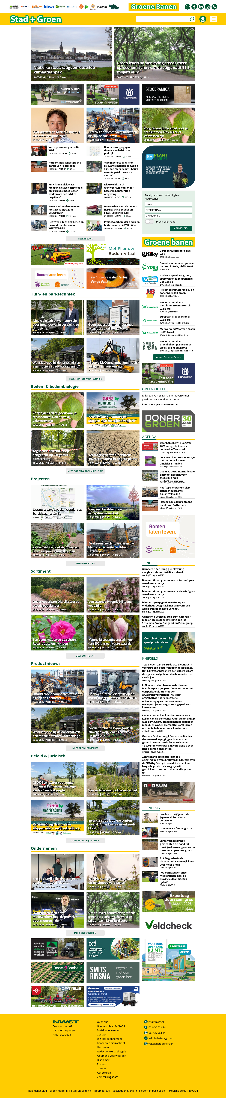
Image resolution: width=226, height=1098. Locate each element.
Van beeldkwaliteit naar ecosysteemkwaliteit (105, 511)
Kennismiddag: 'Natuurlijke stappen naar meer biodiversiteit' (112, 419)
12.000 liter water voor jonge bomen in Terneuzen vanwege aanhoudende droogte (54, 786)
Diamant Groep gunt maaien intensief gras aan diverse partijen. (168, 581)
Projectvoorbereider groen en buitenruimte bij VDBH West (121, 223)
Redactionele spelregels (111, 1051)
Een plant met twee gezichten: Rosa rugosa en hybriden (54, 641)
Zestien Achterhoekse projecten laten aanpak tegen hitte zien (55, 549)
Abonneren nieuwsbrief (111, 1043)
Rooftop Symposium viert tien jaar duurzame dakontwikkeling (175, 491)
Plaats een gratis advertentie (160, 404)
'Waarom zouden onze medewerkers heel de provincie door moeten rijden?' (55, 917)
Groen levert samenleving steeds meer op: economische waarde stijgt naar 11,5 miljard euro (153, 67)
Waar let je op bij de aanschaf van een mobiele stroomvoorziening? (56, 364)
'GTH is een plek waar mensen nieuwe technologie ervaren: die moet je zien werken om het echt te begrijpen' (66, 191)
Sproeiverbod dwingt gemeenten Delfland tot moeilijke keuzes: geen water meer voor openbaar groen (177, 845)
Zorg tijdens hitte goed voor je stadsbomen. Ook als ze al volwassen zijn (166, 132)
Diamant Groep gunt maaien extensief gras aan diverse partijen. (168, 593)
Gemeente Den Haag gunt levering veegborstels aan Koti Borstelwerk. (163, 570)
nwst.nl (193, 1090)
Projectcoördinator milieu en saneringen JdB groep (177, 291)
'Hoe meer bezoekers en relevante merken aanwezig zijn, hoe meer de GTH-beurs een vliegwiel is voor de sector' (121, 169)
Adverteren (104, 1072)
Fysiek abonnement (109, 1030)
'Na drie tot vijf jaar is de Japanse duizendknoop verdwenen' (111, 881)
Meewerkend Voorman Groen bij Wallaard (177, 330)
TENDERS (149, 562)
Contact (101, 1034)
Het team (103, 1047)
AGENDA (149, 436)
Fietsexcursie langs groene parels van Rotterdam (65, 164)
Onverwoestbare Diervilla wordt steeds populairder (56, 603)
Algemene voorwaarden (111, 1055)
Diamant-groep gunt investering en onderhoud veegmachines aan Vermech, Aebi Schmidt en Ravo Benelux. (166, 605)
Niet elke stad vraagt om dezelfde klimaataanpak (64, 70)
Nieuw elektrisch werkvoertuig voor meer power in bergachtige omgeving (118, 189)
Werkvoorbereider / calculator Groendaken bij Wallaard (175, 305)
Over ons (102, 1021)
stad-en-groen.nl (81, 1090)
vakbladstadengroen (160, 1043)
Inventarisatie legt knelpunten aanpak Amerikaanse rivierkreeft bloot (111, 824)
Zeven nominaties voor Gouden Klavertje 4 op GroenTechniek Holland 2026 (110, 732)
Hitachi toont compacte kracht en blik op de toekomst (112, 134)
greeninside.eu (177, 1090)
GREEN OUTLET (155, 389)
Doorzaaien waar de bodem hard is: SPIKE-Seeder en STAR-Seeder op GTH (120, 209)
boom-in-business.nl (153, 1090)
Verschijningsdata (107, 1077)
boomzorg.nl (102, 1090)
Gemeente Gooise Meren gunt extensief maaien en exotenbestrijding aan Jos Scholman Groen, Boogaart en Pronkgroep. (167, 620)
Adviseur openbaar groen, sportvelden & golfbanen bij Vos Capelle (176, 278)
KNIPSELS (150, 658)
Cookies (101, 1068)
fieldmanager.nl (37, 1090)
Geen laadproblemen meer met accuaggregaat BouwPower (65, 209)
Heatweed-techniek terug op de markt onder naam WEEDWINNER (66, 225)
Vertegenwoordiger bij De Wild (64, 148)
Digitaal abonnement (109, 1038)
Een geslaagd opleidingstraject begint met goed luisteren (55, 881)
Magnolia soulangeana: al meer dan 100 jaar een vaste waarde (110, 641)
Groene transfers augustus (176, 828)
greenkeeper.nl (59, 1090)
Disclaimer (103, 1060)
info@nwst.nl (156, 1021)
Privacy (101, 1064)
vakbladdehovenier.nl (125, 1090)
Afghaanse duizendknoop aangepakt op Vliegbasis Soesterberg (51, 455)
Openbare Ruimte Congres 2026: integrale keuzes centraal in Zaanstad (176, 446)
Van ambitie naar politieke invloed (112, 790)
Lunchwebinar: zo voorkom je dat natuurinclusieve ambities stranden (177, 460)
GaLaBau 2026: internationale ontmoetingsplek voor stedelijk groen (177, 475)
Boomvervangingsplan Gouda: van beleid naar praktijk (117, 150)
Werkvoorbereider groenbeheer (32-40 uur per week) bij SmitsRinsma (176, 344)
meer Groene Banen (168, 357)
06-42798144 (156, 1032)
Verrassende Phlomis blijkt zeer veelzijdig (110, 603)
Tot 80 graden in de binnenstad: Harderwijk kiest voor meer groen (177, 861)
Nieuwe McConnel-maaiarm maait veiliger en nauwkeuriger (112, 364)
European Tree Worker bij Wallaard (175, 318)
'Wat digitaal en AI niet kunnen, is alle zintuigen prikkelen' (56, 134)
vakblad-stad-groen (160, 1038)
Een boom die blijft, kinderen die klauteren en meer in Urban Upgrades (111, 547)
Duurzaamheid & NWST (111, 1026)
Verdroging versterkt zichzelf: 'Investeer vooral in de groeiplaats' (113, 457)
